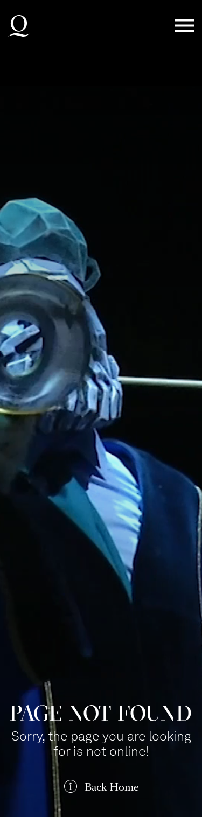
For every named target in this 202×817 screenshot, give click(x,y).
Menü (184, 26)
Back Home (111, 787)
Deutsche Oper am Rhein (19, 26)
